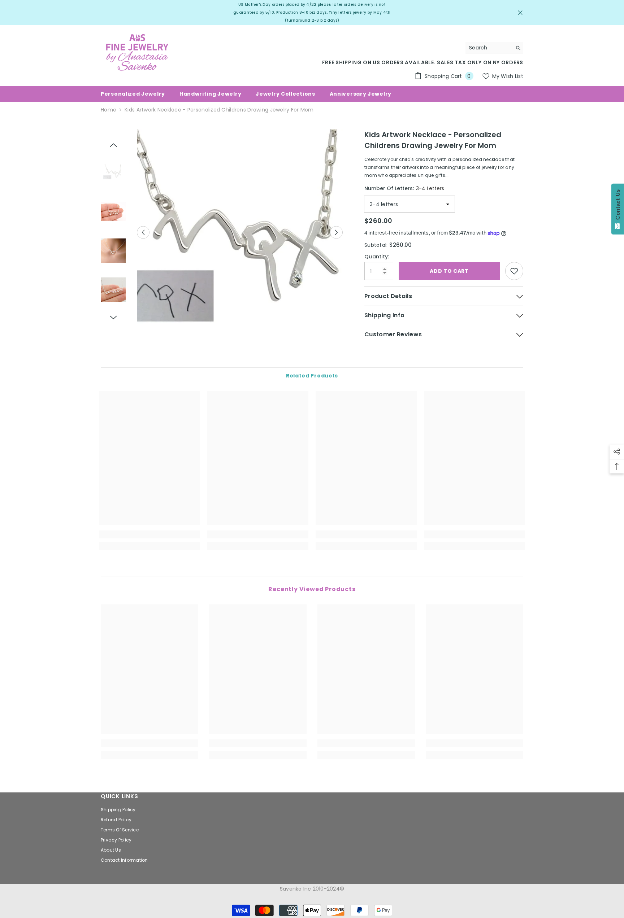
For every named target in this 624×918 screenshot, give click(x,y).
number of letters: (404, 188)
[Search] (494, 47)
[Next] (336, 232)
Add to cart (449, 271)
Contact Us (618, 206)
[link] (149, 534)
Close (520, 13)
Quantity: (376, 256)
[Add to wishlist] (514, 271)
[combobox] (488, 47)
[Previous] (143, 232)
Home (108, 109)
